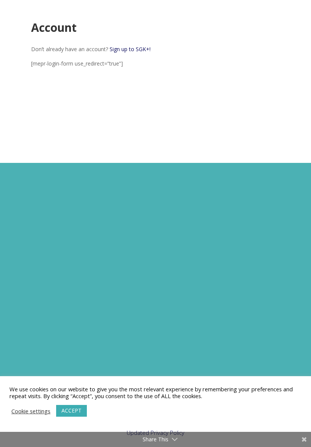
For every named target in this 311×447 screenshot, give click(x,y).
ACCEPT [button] (71, 410)
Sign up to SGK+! (130, 49)
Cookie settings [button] (30, 411)
